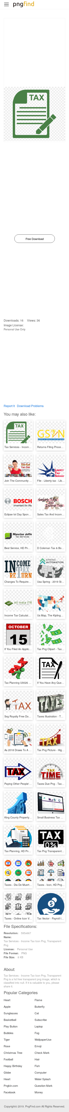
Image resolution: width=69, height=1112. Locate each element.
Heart (7, 1000)
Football (8, 1059)
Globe (7, 1072)
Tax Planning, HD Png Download (23, 851)
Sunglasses (11, 1013)
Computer (41, 1072)
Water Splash (43, 1079)
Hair (37, 1059)
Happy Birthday (13, 1066)
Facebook (9, 1092)
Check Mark (42, 1053)
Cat (37, 1013)
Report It (9, 406)
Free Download (35, 239)
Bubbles (8, 1033)
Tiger (7, 1039)
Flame (38, 1000)
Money (39, 1092)
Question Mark (43, 1085)
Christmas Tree (13, 1053)
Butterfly (40, 1006)
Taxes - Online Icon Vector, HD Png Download (31, 918)
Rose (7, 1046)
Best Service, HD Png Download (23, 548)
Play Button (10, 1026)
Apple (7, 1006)
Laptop (39, 1026)
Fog (37, 1033)
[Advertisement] (34, 52)
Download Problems (30, 406)
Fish (37, 1066)
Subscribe (41, 1020)
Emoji (38, 1046)
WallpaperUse (43, 1039)
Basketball (10, 1020)
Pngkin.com (11, 1085)
